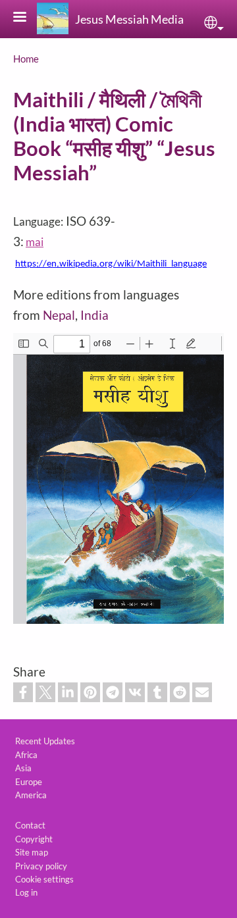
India (94, 314)
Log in (26, 892)
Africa (26, 755)
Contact (30, 825)
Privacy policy (41, 866)
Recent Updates (45, 741)
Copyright (34, 839)
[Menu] (27, 18)
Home (26, 58)
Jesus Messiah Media (129, 19)
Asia (23, 768)
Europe (28, 782)
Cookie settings (44, 879)
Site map (31, 852)
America (31, 795)
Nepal (59, 314)
